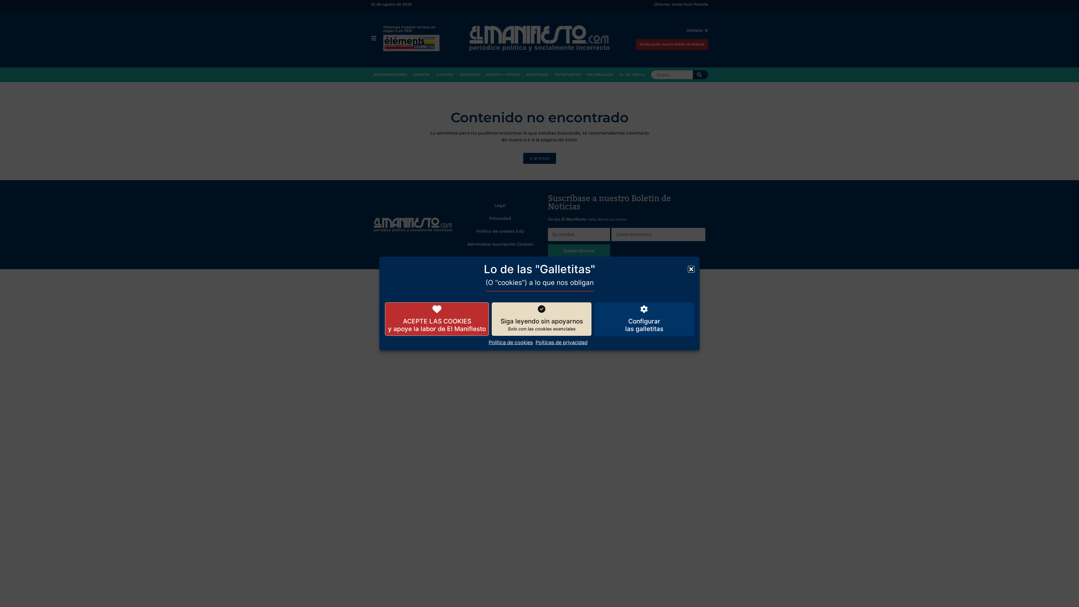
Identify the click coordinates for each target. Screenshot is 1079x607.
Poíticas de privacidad (562, 342)
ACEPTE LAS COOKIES (437, 321)
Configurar (644, 321)
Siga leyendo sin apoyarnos (541, 321)
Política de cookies (511, 342)
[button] (691, 269)
